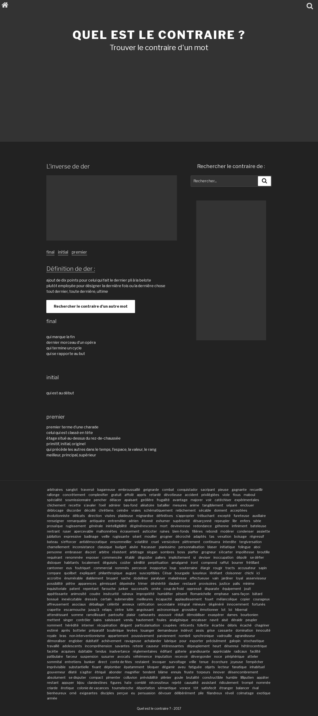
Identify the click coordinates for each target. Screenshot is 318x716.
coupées (170, 625)
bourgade (182, 573)
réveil (229, 693)
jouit (247, 589)
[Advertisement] (159, 90)
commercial (103, 568)
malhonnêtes (106, 531)
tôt (195, 688)
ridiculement (229, 683)
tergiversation (250, 542)
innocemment (238, 604)
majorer (197, 500)
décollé (90, 510)
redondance (202, 526)
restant (53, 683)
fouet (209, 599)
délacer (115, 500)
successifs (139, 589)
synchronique (203, 636)
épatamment (134, 667)
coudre (94, 594)
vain (215, 578)
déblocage (55, 510)
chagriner (262, 625)
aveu (182, 667)
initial (63, 252)
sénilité (139, 563)
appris (141, 495)
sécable (205, 510)
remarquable (77, 521)
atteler (252, 656)
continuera (211, 542)
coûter (125, 563)
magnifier (132, 672)
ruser (67, 531)
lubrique (170, 641)
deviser (204, 557)
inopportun (158, 568)
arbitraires (55, 490)
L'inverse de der (68, 166)
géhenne (222, 526)
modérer (227, 531)
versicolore (170, 542)
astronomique (168, 610)
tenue (204, 662)
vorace (184, 688)
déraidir (237, 620)
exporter (196, 641)
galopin (234, 641)
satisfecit (208, 688)
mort (164, 526)
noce (218, 656)
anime (194, 505)
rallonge (53, 495)
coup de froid (174, 589)
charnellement (58, 547)
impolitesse (245, 552)
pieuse (223, 490)
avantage (180, 500)
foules (161, 620)
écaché (246, 625)
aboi (257, 547)
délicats (79, 516)
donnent (220, 510)
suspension (89, 656)
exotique (264, 693)
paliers (161, 557)
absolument (56, 677)
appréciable (222, 651)
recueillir (256, 490)
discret (90, 552)
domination (244, 630)
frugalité (163, 500)
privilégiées (210, 495)
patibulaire (55, 656)
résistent (119, 552)
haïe (128, 683)
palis (236, 583)
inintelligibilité (116, 526)
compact (96, 677)
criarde (52, 688)
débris (232, 625)
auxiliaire (259, 516)
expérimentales (246, 500)
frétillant (252, 563)
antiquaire (97, 521)
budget (120, 547)
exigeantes (89, 693)
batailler (163, 505)
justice (225, 583)
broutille (263, 552)
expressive (72, 536)
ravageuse (133, 641)
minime (248, 583)
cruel (155, 542)
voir (209, 500)
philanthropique (110, 573)
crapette (54, 610)
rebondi (211, 531)
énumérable (73, 578)
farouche (109, 589)
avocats (123, 656)
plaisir (131, 615)
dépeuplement (198, 646)
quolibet (70, 573)
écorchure (220, 662)
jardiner (227, 578)
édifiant (166, 651)
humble (231, 677)
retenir (138, 646)
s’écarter (226, 552)
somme (77, 615)
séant (137, 536)
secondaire (166, 604)
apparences (87, 583)
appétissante (57, 594)
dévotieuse (173, 495)
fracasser (148, 547)
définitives (164, 516)
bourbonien (249, 615)
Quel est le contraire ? (158, 35)
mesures (180, 505)
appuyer (68, 683)
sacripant (208, 490)
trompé (247, 683)
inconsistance (84, 547)
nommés (122, 568)
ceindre (122, 510)
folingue (244, 547)
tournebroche (122, 688)
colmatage (245, 693)
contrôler (83, 620)
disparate (212, 589)
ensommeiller (121, 542)
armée (52, 698)
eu (133, 693)
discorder (74, 510)
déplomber (112, 667)
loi (230, 610)
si (194, 557)
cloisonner (233, 573)
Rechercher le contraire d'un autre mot (91, 306)
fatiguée (195, 667)
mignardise (144, 516)
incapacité (164, 599)
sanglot (72, 490)
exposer (92, 557)
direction (95, 516)
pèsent (181, 594)
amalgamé (179, 563)
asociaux (79, 604)
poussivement (143, 636)
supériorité (181, 521)
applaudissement (188, 599)
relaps (107, 610)
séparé (231, 505)
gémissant (108, 583)
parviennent (166, 636)
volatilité (141, 542)
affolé (129, 495)
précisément (216, 641)
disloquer (54, 563)
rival (255, 688)
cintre (119, 610)
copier (245, 599)
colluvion (130, 677)
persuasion (146, 693)
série (257, 521)
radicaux (240, 651)
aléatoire (147, 505)
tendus (100, 651)
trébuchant (206, 516)
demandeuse (167, 630)
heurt (217, 646)
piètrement (191, 542)
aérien (134, 521)
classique (105, 547)
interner (88, 625)
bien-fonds (181, 531)
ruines (164, 531)
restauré (189, 583)
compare (54, 573)
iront (194, 563)
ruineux (127, 594)
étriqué (100, 672)
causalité (191, 683)
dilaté (72, 672)
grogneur (208, 552)
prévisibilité (149, 677)
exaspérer (216, 615)
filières (197, 531)
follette (203, 625)
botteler (79, 630)
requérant (54, 557)
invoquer (159, 662)
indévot (187, 630)
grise (211, 630)
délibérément (184, 693)
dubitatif (92, 641)
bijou (80, 683)
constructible (212, 677)
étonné (147, 521)
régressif (257, 536)
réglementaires (145, 651)
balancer (242, 688)
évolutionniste (58, 516)
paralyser (158, 578)
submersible (124, 599)
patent (75, 589)
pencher (100, 500)
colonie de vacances (93, 688)
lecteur (223, 667)
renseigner (55, 521)
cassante (225, 630)
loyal (239, 578)
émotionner (209, 610)
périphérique (234, 656)
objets (210, 667)
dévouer (164, 693)
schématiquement (158, 510)
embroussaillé (129, 490)
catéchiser (223, 500)
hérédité (72, 625)
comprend (209, 563)
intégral (184, 604)
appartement (118, 636)
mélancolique (227, 599)
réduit (179, 615)
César (167, 573)
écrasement (129, 531)
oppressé (194, 589)
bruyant (112, 578)
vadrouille (224, 636)
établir (130, 557)
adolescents (72, 646)
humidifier (165, 594)
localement (91, 563)
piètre (70, 583)
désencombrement (243, 672)
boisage (240, 536)
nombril (184, 636)
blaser (212, 547)
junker (123, 589)
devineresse (180, 526)
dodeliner (141, 578)
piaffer (193, 552)
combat (168, 490)
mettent (53, 620)
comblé (140, 683)
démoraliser (56, 641)
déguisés (110, 563)
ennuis (176, 672)
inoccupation (223, 557)
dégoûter (145, 557)
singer (68, 620)
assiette (263, 531)
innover (219, 672)
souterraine (188, 568)
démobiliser (196, 615)
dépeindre (127, 583)
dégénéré (216, 604)
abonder (115, 672)
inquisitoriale (57, 589)
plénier (166, 677)
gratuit (116, 495)
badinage (91, 536)
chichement (56, 505)
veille (105, 536)
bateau (52, 542)
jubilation (54, 536)
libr (235, 521)
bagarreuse (106, 490)
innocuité (263, 630)
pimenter (113, 677)
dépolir (242, 557)
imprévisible (56, 667)
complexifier (98, 495)
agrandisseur (245, 636)
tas (211, 536)
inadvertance (119, 651)
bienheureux (56, 693)
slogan (152, 552)
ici (258, 573)
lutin (130, 610)
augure (130, 573)
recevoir (181, 656)
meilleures (145, 599)
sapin (263, 568)
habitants (71, 563)
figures (116, 683)
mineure (199, 604)
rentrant (53, 531)
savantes (122, 646)
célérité (113, 604)
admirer (115, 505)
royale (52, 636)
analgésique (178, 620)
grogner (166, 536)
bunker (89, 662)
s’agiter (86, 672)
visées (110, 516)
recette (75, 505)
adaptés (199, 536)
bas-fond (130, 505)
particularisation (147, 625)
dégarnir (168, 667)
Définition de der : (70, 268)
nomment (54, 625)
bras (63, 636)
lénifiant (216, 573)
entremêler (117, 521)
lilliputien (247, 677)
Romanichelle (200, 594)
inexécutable (72, 599)
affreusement (58, 604)
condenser (245, 531)
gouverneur (56, 672)
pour (182, 641)
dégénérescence (143, 526)
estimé (52, 630)
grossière (189, 610)
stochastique (254, 641)
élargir (205, 568)
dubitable (85, 651)
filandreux (214, 693)
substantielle (79, 667)
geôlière (147, 500)
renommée (74, 557)
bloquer (153, 667)
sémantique (167, 688)
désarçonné (202, 521)
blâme (163, 672)
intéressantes (173, 646)
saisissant (113, 620)
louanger (147, 630)
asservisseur (256, 578)
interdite (229, 542)
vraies (136, 510)
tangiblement (212, 505)
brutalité (192, 677)
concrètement (74, 495)
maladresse (177, 578)
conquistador (187, 490)
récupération (107, 625)
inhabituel (257, 667)
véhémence (142, 656)
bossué (53, 599)
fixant (96, 667)
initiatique (227, 547)
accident (191, 495)
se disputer (77, 677)
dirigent (126, 625)
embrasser (73, 552)
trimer (143, 583)
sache (126, 578)
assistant (209, 683)
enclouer (247, 505)
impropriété (145, 594)
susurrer (107, 656)
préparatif (96, 630)
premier (79, 252)
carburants (147, 615)
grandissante (199, 651)
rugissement (76, 526)
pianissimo (167, 547)
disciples (107, 693)
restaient (142, 662)
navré (214, 620)
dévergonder (201, 656)
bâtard (257, 594)
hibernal (241, 610)
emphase (221, 594)
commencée (112, 557)
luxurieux (200, 573)
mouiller (151, 536)
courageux (261, 599)
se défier (257, 557)
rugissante (121, 536)
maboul (249, 495)
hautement (145, 620)
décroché (183, 536)
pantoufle (116, 615)
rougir (217, 568)
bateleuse (258, 526)
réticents (187, 625)
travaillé (53, 646)
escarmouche (74, 610)
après (65, 630)
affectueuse (199, 578)
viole (226, 495)
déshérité (158, 583)
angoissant (145, 610)
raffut (224, 563)
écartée (218, 625)
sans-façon (240, 594)
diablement (94, 578)
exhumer (163, 521)
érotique (67, 688)
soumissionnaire (78, 500)
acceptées (238, 510)
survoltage (177, 662)
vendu (128, 620)
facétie (52, 651)
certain (106, 599)
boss (181, 552)
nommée (263, 683)
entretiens (73, 662)
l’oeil (102, 505)
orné (73, 693)
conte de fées (121, 662)
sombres (167, 552)
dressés (91, 599)
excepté (224, 516)
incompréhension (98, 646)
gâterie (180, 651)
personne (54, 552)
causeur (152, 646)
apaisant (131, 500)
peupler (251, 620)
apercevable (83, 531)
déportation (145, 688)
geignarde (151, 490)
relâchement (186, 510)
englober (76, 641)
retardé (155, 495)
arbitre (104, 552)
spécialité (54, 500)
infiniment (239, 526)
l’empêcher (254, 662)
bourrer (237, 563)
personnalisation (191, 547)
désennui (231, 646)
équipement (231, 589)
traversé (87, 490)
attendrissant (57, 615)
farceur (71, 656)
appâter (263, 677)
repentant (91, 589)
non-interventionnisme (87, 636)
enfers (245, 521)
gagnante (239, 490)
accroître (54, 578)
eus (69, 568)
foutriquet (83, 568)
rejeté (176, 683)
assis (200, 630)
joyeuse (237, 662)
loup (173, 568)
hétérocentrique (254, 646)
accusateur (247, 568)
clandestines (97, 683)
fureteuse (241, 516)
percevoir (139, 568)
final (50, 252)
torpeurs (203, 672)
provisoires (208, 583)
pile (201, 693)
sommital (54, 662)
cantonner (55, 568)
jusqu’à (93, 610)
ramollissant (95, 615)
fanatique (239, 667)
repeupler (222, 521)
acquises (68, 651)
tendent (149, 672)
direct (102, 662)
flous (237, 495)
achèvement (111, 641)
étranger (226, 688)
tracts (230, 568)
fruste (189, 672)
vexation (224, 536)
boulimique (115, 630)
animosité (78, 594)
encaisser (199, 620)
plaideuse (125, 516)
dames (232, 615)
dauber (174, 583)
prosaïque (55, 526)
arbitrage (137, 552)
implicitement (179, 557)
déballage (96, 604)
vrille (192, 662)
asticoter (149, 531)
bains (98, 620)
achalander (152, 641)
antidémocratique (93, 542)
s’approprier (185, 516)
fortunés (258, 604)
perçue (122, 693)
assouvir (165, 615)
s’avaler (90, 505)
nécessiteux (159, 683)
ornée (156, 589)
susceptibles (149, 573)
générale (96, 526)
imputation (163, 656)
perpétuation (158, 563)
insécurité (111, 594)
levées (132, 630)
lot (223, 610)
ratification (145, 604)
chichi (249, 573)
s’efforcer (68, 542)
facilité (255, 651)
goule (178, 677)
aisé (225, 620)
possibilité (55, 583)
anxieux (128, 604)
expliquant (88, 573)
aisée (133, 547)
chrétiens (106, 510)
